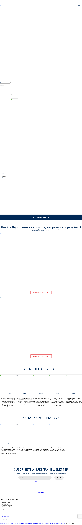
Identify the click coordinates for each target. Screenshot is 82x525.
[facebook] (1, 0)
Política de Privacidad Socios (33, 523)
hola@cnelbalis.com (5, 516)
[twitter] (7, 0)
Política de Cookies (23, 523)
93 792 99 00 (7, 2)
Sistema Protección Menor (46, 523)
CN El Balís (41, 1)
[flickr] (3, 0)
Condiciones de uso (4, 523)
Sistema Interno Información (58, 523)
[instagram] (11, 0)
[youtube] (9, 0)
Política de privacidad (13, 523)
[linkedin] (5, 0)
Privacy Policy (35, 481)
